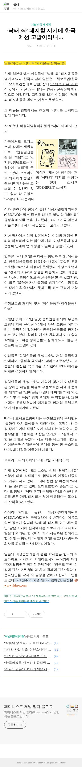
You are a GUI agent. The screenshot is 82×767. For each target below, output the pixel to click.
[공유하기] (17, 614)
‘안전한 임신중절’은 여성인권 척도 (28, 656)
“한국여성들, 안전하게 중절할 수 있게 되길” (28, 662)
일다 (16, 4)
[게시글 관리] (22, 614)
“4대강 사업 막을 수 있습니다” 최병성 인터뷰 (28, 649)
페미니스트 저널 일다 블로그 (28, 707)
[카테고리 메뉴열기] (74, 6)
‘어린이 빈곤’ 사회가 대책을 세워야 (28, 669)
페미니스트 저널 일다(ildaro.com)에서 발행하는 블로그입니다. (31, 714)
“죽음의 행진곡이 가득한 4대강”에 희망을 (28, 643)
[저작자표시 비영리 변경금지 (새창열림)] (51, 614)
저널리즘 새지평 (41, 24)
